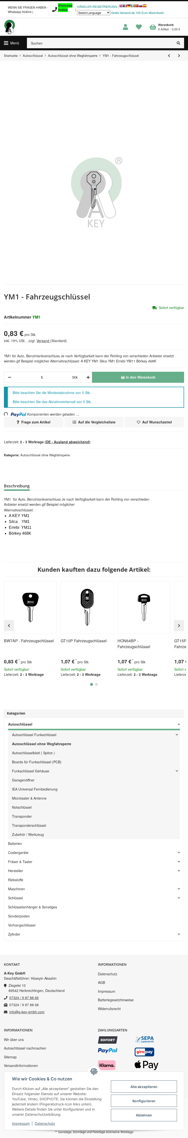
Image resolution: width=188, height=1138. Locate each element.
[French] (125, 7)
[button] (125, 27)
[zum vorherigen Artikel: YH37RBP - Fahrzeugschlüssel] (169, 55)
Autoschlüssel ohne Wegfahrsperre (45, 455)
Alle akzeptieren (143, 1087)
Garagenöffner (23, 780)
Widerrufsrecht (109, 1008)
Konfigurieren (143, 1101)
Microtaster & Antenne (29, 798)
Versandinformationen (21, 1065)
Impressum (106, 991)
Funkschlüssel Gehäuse (30, 770)
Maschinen (16, 888)
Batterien (15, 843)
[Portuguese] (137, 7)
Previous (9, 625)
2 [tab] (96, 684)
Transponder (22, 816)
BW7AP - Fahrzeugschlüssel (29, 640)
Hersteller (15, 870)
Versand (43, 340)
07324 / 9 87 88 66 (24, 997)
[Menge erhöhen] (87, 377)
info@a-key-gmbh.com (27, 1011)
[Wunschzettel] (139, 27)
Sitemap (10, 1056)
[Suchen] (178, 43)
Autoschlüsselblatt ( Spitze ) (33, 752)
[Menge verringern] (9, 377)
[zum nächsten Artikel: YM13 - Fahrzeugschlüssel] (179, 55)
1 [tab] (91, 684)
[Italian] (133, 7)
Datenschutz (107, 973)
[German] (129, 7)
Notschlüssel (22, 807)
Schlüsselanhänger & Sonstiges (32, 906)
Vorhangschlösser (22, 925)
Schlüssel (15, 897)
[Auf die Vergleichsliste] (39, 587)
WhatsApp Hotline (65, 7)
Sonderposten (19, 916)
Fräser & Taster (20, 861)
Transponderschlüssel (29, 825)
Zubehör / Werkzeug (28, 834)
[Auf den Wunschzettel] (51, 587)
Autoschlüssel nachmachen (25, 1048)
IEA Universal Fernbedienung (35, 789)
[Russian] (141, 7)
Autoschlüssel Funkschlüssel (34, 734)
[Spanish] (145, 7)
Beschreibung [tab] (17, 486)
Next (179, 625)
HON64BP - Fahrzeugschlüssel (134, 643)
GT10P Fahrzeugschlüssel (84, 640)
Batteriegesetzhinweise (116, 999)
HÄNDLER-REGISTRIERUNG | (97, 6)
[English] (121, 7)
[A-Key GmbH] (9, 27)
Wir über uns (14, 1039)
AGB (101, 982)
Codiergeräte (18, 852)
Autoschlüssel (20, 724)
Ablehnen (144, 1115)
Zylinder (14, 934)
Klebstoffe (15, 879)
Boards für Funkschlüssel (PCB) (36, 761)
